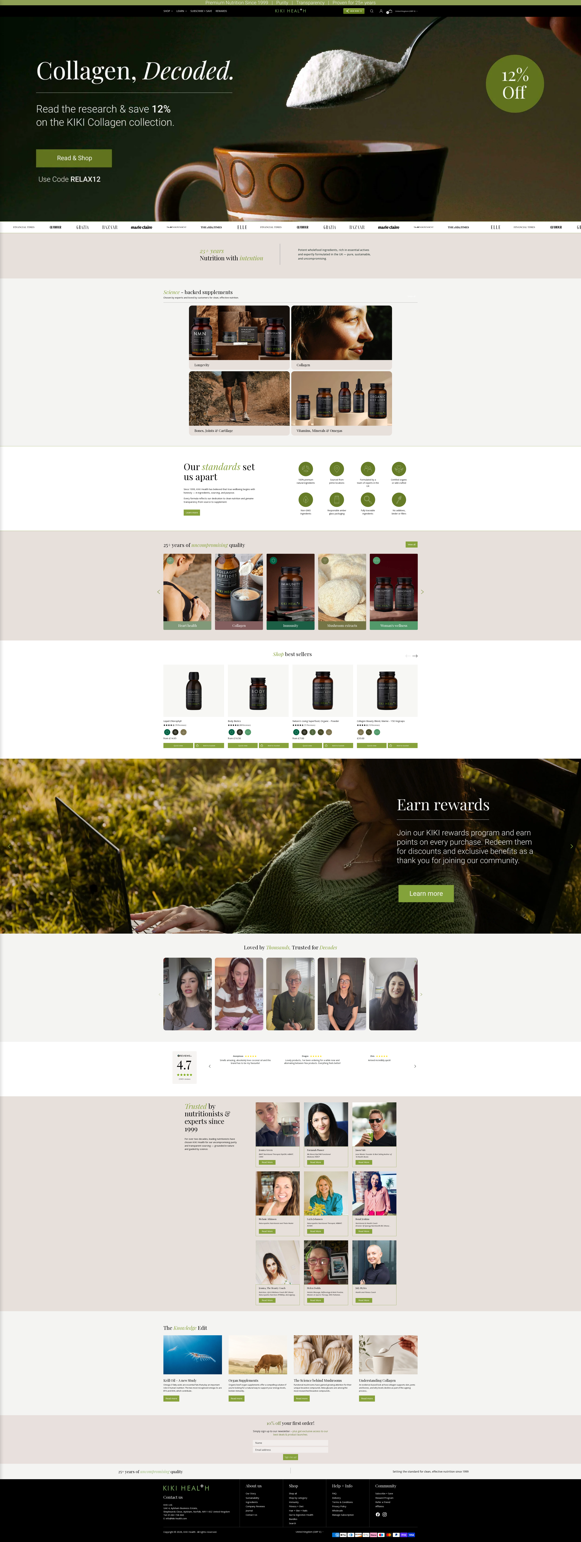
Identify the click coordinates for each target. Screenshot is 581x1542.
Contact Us (251, 1514)
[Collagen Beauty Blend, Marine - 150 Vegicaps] (387, 691)
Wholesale (337, 1510)
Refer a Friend (382, 1502)
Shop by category (298, 1497)
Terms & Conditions (342, 1502)
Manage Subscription (343, 1514)
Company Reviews (255, 1506)
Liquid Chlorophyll (172, 720)
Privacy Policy (339, 1506)
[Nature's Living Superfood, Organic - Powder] (322, 691)
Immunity (294, 1502)
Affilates (379, 1506)
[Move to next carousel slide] (415, 655)
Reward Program (384, 1497)
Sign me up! (291, 1457)
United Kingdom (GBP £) (405, 11)
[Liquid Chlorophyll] (193, 691)
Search (292, 1523)
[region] (312, 1066)
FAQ (334, 1493)
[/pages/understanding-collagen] (290, 119)
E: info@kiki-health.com (175, 1518)
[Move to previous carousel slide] (408, 656)
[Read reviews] (184, 1067)
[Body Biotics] (258, 691)
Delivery (336, 1497)
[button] (193, 725)
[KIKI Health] (290, 10)
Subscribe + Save (384, 1493)
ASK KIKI (354, 11)
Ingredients (252, 1502)
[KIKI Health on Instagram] (384, 1515)
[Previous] (135, 2)
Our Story (251, 1493)
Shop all (293, 1493)
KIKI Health (189, 1531)
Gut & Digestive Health (301, 1514)
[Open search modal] (371, 11)
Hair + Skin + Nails (298, 1510)
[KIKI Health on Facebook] (377, 1515)
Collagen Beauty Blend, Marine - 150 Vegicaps (381, 720)
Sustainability (252, 1497)
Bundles (293, 1519)
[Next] (445, 2)
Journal (249, 1510)
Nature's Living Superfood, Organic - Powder (315, 720)
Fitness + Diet (296, 1506)
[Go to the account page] (380, 11)
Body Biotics (234, 720)
